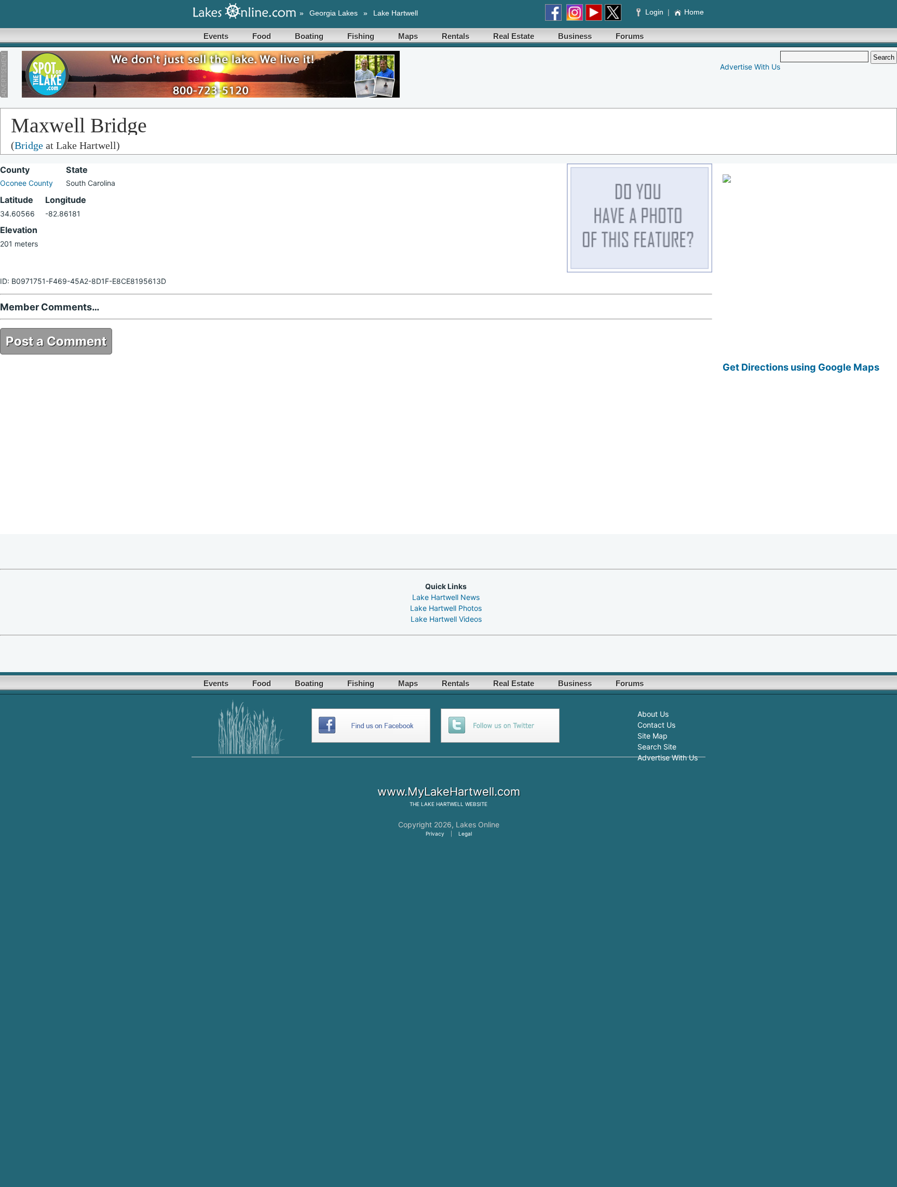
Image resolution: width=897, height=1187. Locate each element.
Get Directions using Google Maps (801, 367)
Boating (309, 36)
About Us (653, 714)
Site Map (652, 735)
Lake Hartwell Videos (446, 619)
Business (575, 36)
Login (654, 12)
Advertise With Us (750, 66)
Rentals (455, 36)
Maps (408, 36)
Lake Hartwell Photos (446, 608)
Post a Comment (56, 341)
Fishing (360, 36)
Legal (465, 833)
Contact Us (656, 724)
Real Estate (513, 36)
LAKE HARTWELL (442, 804)
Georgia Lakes (333, 13)
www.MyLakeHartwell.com (448, 791)
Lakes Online (477, 824)
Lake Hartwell (395, 13)
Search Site (656, 746)
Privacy (435, 833)
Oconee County (26, 183)
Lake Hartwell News (446, 597)
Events (215, 36)
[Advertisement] (810, 461)
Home (694, 12)
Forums (630, 36)
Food (261, 36)
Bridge (29, 145)
